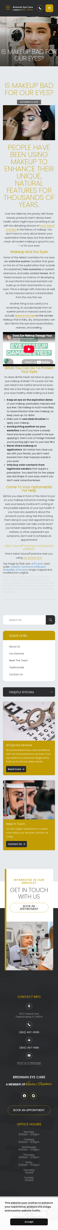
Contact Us (16, 674)
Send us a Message (29, 1063)
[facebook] (24, 1095)
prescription (14, 472)
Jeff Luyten (37, 563)
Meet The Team (18, 660)
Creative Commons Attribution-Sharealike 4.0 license (25, 568)
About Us (14, 646)
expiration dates (42, 399)
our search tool (32, 558)
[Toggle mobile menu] (8, 8)
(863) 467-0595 (29, 1032)
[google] (33, 1095)
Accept (29, 1221)
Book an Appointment (29, 907)
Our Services (16, 653)
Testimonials (16, 667)
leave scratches (25, 315)
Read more (14, 769)
